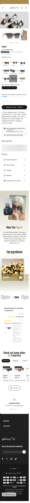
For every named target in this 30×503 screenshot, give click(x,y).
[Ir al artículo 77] (16, 43)
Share (5, 154)
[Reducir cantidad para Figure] (3, 102)
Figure (5, 332)
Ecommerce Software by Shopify (19, 486)
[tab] (6, 360)
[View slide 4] (17, 409)
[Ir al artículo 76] (14, 43)
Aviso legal (20, 493)
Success (17, 375)
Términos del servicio (10, 491)
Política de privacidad (19, 489)
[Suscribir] (24, 452)
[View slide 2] (13, 409)
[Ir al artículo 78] (18, 43)
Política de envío (19, 491)
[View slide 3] (15, 409)
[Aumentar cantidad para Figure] (9, 102)
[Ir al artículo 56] (12, 43)
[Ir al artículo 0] (10, 43)
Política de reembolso (9, 489)
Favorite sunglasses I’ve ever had (16, 323)
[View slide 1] (11, 409)
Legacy (5, 375)
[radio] (5, 52)
